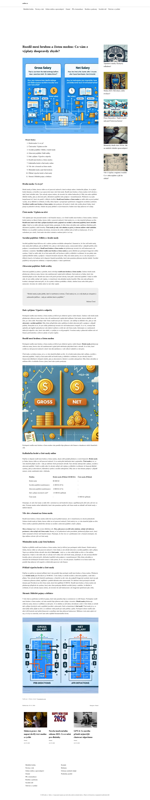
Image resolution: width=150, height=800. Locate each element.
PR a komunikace (77, 9)
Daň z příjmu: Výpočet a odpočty (40, 156)
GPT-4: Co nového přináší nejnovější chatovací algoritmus (83, 734)
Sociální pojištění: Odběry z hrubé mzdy (42, 150)
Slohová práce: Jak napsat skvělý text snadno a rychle (35, 734)
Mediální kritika (28, 9)
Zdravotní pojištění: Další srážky (39, 153)
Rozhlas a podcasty (91, 9)
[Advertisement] (75, 23)
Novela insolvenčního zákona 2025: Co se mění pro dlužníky (60, 734)
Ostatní (68, 9)
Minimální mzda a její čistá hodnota (40, 170)
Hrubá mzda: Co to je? (36, 143)
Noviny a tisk (39, 9)
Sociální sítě (102, 9)
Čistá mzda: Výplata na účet (38, 146)
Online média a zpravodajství (54, 9)
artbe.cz (25, 3)
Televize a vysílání (114, 9)
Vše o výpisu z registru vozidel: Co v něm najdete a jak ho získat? (115, 175)
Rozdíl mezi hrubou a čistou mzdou (40, 160)
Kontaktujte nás (41, 699)
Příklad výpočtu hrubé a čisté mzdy (40, 173)
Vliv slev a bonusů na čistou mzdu (40, 166)
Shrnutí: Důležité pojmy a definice (40, 176)
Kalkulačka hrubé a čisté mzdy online (41, 163)
